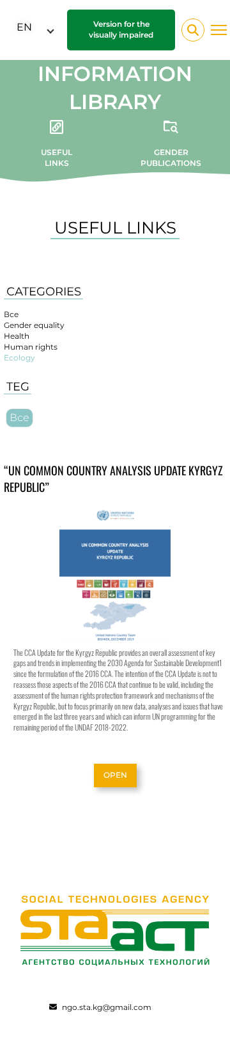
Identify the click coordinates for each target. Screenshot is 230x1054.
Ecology (19, 357)
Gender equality (34, 325)
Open (115, 775)
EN (24, 27)
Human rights (30, 347)
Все (11, 314)
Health (16, 336)
